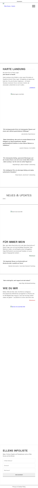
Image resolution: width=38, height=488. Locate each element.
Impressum (19, 1)
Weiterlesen (32, 256)
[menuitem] (19, 1)
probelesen (32, 87)
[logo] (16, 6)
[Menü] (32, 6)
